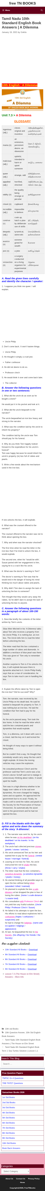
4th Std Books (8, 1113)
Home (22, 1182)
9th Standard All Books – (20, 954)
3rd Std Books (8, 1107)
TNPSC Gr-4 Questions (12, 1078)
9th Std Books (8, 1138)
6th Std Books (8, 1123)
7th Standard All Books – (20, 964)
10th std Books (11, 1029)
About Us (9, 1179)
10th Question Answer (15, 1032)
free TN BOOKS (22, 3)
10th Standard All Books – (21, 949)
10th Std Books (9, 1143)
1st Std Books (8, 1097)
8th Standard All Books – (20, 959)
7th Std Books (8, 1128)
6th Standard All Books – (20, 969)
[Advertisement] (22, 57)
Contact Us (20, 1179)
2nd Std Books (8, 1102)
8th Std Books (8, 1133)
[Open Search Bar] (41, 10)
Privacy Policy (34, 1179)
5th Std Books (8, 1118)
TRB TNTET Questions (12, 1083)
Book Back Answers (11, 1148)
